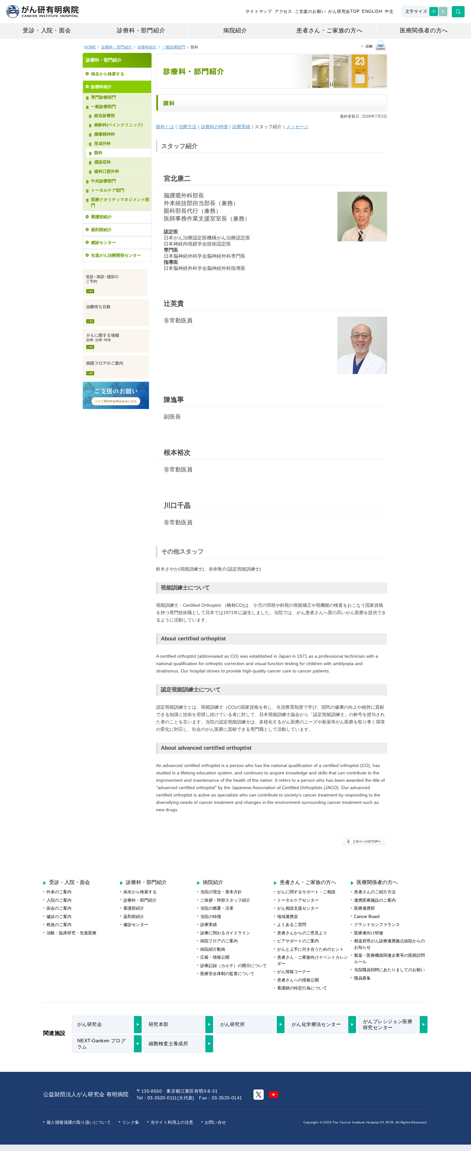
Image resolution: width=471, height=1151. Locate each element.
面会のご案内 (58, 908)
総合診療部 (104, 115)
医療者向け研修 (368, 932)
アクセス (283, 11)
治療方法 (187, 126)
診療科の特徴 (214, 126)
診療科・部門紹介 (141, 30)
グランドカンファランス (377, 924)
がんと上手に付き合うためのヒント (310, 949)
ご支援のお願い (310, 11)
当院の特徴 (210, 916)
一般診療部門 (103, 106)
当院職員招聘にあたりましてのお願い (389, 969)
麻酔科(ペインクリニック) (118, 124)
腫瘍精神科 (104, 134)
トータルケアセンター (298, 900)
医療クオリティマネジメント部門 (120, 202)
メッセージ (297, 126)
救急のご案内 (58, 924)
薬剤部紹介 (101, 229)
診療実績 (241, 126)
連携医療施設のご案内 (375, 900)
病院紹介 (235, 30)
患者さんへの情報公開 (298, 980)
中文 (389, 11)
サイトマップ (258, 11)
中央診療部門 (103, 181)
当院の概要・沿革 (217, 908)
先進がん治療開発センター (116, 255)
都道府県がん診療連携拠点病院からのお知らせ (389, 944)
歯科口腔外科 (106, 171)
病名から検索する (107, 73)
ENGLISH (372, 11)
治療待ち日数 (116, 312)
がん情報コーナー (293, 971)
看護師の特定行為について (302, 988)
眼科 (98, 152)
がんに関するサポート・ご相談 (306, 891)
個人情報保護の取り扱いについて (78, 1122)
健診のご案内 (58, 916)
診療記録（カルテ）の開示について (233, 965)
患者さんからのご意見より (302, 932)
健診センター (103, 242)
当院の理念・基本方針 (221, 891)
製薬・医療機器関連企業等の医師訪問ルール (389, 958)
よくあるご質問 (291, 924)
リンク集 (130, 1122)
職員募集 (362, 978)
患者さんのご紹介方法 (375, 891)
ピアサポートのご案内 (298, 940)
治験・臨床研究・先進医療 (71, 932)
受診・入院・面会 (47, 30)
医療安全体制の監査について (227, 973)
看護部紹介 (101, 216)
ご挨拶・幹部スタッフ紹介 (225, 900)
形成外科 (102, 143)
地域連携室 (287, 916)
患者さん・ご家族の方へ (329, 30)
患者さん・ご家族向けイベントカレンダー (312, 960)
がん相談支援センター (298, 908)
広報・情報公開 (214, 957)
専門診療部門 (103, 97)
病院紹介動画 (212, 949)
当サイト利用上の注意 (172, 1122)
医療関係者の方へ (424, 30)
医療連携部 (364, 908)
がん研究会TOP (343, 11)
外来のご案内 (58, 891)
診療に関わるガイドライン (225, 932)
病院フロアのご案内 (116, 367)
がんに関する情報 (116, 341)
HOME (90, 47)
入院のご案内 (58, 900)
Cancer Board (366, 916)
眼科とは (165, 126)
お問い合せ (215, 1122)
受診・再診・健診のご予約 (115, 282)
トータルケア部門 (107, 190)
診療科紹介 (147, 47)
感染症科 (102, 162)
